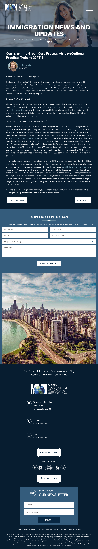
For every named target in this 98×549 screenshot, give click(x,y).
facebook (34, 467)
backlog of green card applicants (24, 138)
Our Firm (29, 371)
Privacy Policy (75, 530)
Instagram (46, 467)
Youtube (40, 467)
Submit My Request (49, 263)
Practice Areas (59, 371)
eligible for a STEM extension (75, 167)
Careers (35, 374)
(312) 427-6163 (40, 423)
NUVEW (20, 530)
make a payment (49, 452)
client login (50, 478)
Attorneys (42, 371)
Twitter (62, 467)
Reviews (47, 374)
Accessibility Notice (61, 530)
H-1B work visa (17, 110)
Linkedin (51, 467)
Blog (72, 371)
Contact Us (61, 374)
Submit (49, 520)
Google (57, 467)
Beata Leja (26, 65)
